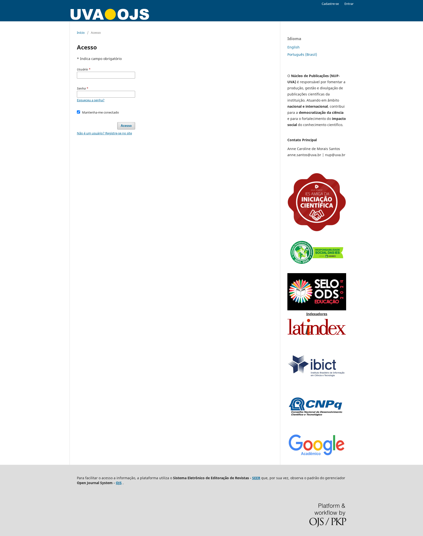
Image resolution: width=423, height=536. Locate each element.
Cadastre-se (330, 3)
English (293, 47)
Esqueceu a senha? (91, 100)
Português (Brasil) (302, 54)
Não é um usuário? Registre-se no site (104, 133)
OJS (119, 482)
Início (81, 32)
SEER (256, 478)
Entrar (348, 3)
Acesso (126, 126)
